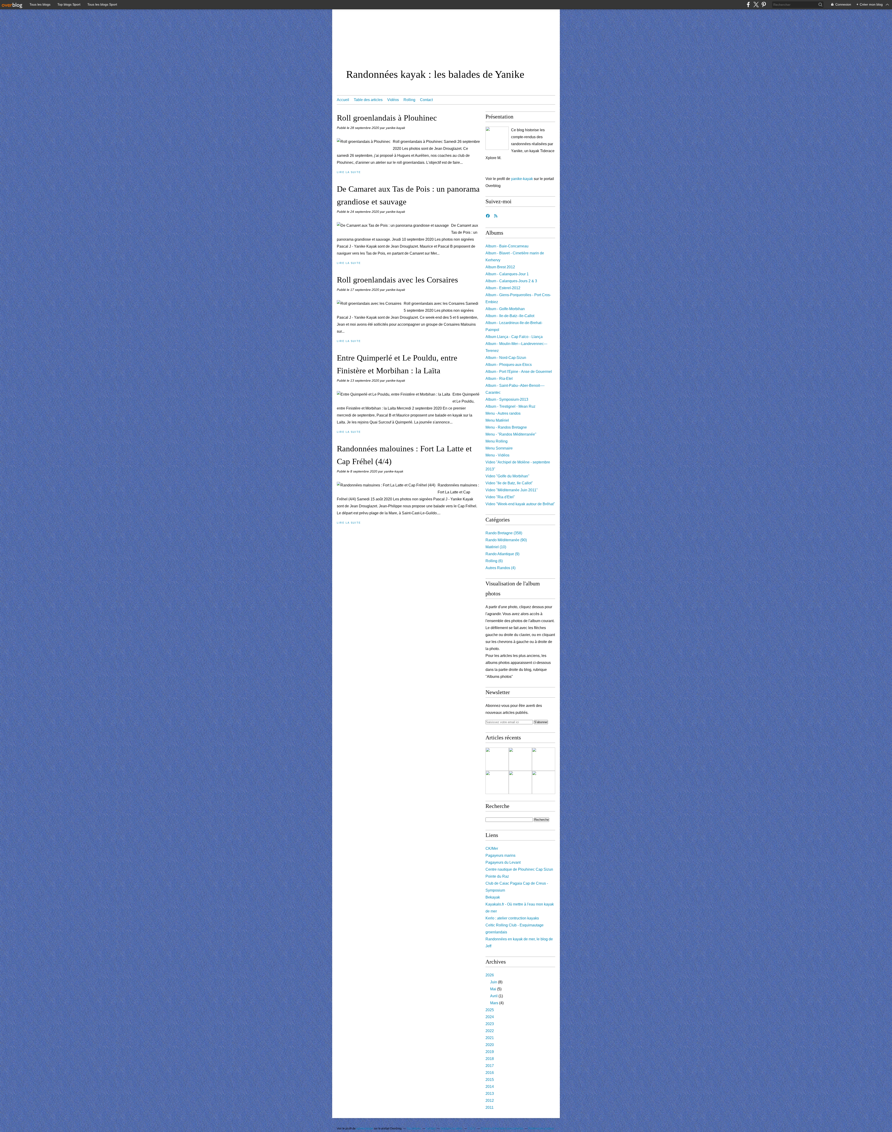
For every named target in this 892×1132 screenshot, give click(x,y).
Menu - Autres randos (503, 413)
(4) (500, 568)
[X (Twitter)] (756, 4)
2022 (489, 1031)
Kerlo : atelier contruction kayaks (512, 918)
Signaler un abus (451, 1128)
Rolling (409, 100)
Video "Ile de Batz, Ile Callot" (509, 483)
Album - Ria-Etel (499, 379)
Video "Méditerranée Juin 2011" (511, 490)
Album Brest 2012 (500, 267)
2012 (489, 1100)
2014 (489, 1087)
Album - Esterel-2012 (502, 288)
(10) (495, 547)
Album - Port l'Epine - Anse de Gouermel (518, 372)
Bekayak (492, 897)
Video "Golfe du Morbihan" (507, 476)
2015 (489, 1080)
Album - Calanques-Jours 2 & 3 (511, 281)
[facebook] (748, 4)
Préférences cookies (541, 1128)
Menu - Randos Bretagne (506, 427)
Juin (493, 982)
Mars (494, 1003)
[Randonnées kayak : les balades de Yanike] (497, 138)
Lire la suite (349, 172)
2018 (489, 1059)
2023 (489, 1024)
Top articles (414, 1128)
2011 (489, 1107)
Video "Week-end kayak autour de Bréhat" (520, 504)
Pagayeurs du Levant (503, 862)
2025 (489, 1010)
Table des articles (368, 100)
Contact (426, 100)
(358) (503, 533)
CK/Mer (491, 848)
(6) (494, 561)
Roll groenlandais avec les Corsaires (397, 279)
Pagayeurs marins (500, 855)
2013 (489, 1094)
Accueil (343, 100)
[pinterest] (764, 4)
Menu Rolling (496, 441)
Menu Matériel (497, 420)
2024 (489, 1017)
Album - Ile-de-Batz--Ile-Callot (509, 316)
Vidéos (393, 100)
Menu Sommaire (499, 448)
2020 (489, 1045)
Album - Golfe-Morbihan (505, 309)
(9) (502, 554)
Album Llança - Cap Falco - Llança (514, 337)
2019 (489, 1052)
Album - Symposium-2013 (506, 399)
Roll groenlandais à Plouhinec (387, 117)
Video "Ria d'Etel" (500, 497)
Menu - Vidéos (497, 455)
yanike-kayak (522, 179)
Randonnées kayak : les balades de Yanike (435, 74)
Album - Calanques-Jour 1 (507, 274)
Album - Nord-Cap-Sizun (505, 358)
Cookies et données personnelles (502, 1128)
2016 (489, 1073)
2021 (489, 1038)
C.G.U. (472, 1128)
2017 (489, 1066)
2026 (489, 975)
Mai (493, 989)
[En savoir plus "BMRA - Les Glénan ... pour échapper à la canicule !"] (497, 759)
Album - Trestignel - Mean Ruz (510, 406)
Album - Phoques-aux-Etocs (508, 365)
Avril (494, 996)
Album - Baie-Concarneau (506, 246)
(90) (506, 540)
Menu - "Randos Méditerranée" (510, 434)
